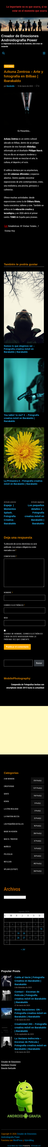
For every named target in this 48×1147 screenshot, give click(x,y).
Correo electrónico (14, 605)
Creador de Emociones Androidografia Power (20, 38)
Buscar (39, 663)
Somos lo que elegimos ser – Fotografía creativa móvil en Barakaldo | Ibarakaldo (19, 349)
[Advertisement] (24, 730)
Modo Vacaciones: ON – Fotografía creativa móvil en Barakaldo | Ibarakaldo (30, 1013)
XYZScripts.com (36, 1146)
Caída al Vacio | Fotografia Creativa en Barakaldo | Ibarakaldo (29, 981)
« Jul (23, 949)
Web (6, 618)
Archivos (12, 889)
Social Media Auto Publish (15, 1146)
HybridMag (29, 1140)
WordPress (17, 1140)
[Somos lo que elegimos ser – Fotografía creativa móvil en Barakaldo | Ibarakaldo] (24, 307)
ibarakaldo (11, 86)
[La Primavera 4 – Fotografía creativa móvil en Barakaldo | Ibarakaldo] (24, 452)
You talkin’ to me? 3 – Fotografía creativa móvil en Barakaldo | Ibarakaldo (21, 418)
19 (18, 933)
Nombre (8, 592)
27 (24, 938)
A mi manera (9, 66)
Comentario (10, 556)
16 (41, 929)
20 (24, 933)
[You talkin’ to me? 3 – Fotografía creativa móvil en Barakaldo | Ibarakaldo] (24, 385)
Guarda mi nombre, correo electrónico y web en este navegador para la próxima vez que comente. (23, 636)
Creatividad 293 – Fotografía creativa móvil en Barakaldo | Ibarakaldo (31, 1027)
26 (18, 938)
